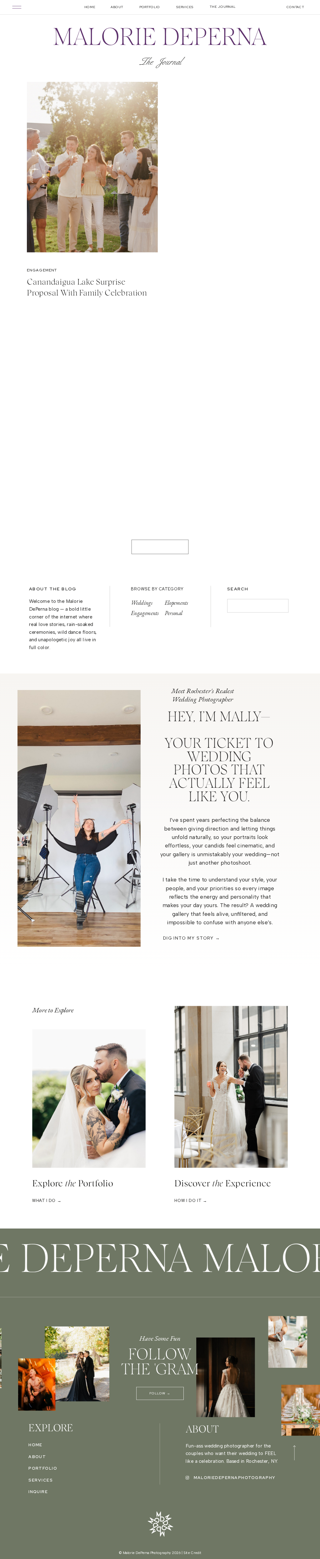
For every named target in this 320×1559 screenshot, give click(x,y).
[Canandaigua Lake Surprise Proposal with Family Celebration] (92, 173)
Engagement (42, 270)
